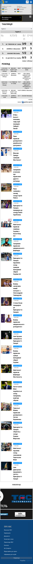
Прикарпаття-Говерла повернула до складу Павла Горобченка (18, 210)
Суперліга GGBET (17, 110)
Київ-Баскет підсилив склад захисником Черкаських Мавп (17, 454)
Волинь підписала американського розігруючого (18, 323)
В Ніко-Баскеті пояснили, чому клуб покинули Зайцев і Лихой (16, 122)
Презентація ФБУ (8, 542)
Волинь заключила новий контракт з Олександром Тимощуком (17, 289)
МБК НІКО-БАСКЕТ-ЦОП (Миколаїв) (13, 69)
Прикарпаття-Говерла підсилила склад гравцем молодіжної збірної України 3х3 (18, 266)
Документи (7, 536)
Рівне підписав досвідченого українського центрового (17, 140)
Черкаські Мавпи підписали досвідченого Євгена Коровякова (17, 414)
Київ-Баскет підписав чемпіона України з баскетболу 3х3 (17, 230)
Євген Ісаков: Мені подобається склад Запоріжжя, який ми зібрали (17, 393)
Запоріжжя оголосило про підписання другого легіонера (17, 175)
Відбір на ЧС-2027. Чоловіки (7, 6)
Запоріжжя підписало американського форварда (18, 247)
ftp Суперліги (7, 548)
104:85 (19, 90)
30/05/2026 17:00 (4, 82)
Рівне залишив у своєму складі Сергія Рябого (17, 193)
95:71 (19, 96)
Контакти (6, 545)
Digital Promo (29, 560)
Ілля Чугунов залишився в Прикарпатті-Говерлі (17, 339)
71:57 (19, 82)
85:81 (19, 73)
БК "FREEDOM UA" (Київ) (13, 44)
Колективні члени (8, 539)
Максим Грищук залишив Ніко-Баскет (17, 156)
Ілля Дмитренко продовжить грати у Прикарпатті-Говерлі (17, 473)
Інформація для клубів (10, 554)
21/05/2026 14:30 (4, 96)
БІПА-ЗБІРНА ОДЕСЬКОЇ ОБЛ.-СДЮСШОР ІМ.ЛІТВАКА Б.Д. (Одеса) (26, 76)
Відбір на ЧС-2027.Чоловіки (21, 6)
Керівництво (7, 533)
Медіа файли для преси (10, 551)
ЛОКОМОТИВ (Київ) (13, 53)
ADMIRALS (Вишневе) (13, 49)
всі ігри (30, 99)
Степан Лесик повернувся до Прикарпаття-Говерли (18, 307)
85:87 (19, 68)
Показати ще (17, 558)
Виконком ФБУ (8, 530)
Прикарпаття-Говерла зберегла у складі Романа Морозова (18, 433)
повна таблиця (27, 61)
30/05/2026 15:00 (4, 91)
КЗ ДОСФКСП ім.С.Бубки (13, 58)
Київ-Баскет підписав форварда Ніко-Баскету (17, 373)
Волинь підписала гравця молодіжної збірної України (17, 356)
